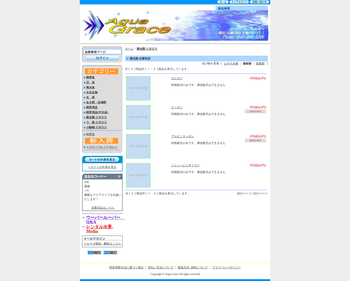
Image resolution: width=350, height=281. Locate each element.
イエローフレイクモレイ (102, 146)
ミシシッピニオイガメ (185, 165)
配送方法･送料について (193, 267)
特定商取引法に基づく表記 (126, 267)
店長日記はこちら (102, 207)
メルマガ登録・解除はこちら (102, 243)
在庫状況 (96, 117)
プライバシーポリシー (226, 267)
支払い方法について (161, 267)
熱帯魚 (90, 134)
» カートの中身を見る (102, 167)
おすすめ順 (231, 63)
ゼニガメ (177, 78)
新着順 (260, 63)
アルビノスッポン (182, 136)
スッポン (177, 107)
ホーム (129, 48)
